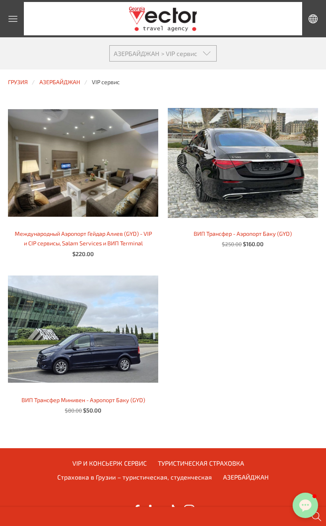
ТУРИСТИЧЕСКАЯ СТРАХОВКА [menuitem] (201, 463)
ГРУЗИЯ (18, 82)
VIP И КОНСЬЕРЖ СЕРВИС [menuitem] (109, 463)
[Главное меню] (13, 19)
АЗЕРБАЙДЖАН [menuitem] (246, 477)
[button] (305, 505)
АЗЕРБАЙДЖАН (59, 82)
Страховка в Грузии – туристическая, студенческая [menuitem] (134, 477)
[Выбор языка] (313, 19)
